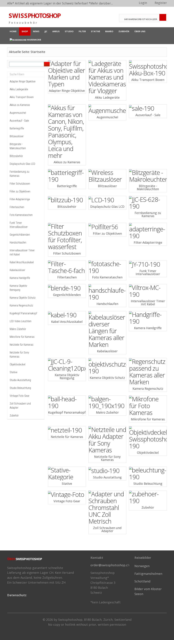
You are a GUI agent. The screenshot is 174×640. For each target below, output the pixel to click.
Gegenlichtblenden (20, 234)
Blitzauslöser (17, 136)
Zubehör (14, 415)
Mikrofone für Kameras (22, 336)
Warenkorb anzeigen (162, 17)
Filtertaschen (17, 207)
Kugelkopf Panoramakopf (23, 313)
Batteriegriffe (17, 128)
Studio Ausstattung (20, 380)
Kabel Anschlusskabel (22, 262)
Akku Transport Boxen (22, 97)
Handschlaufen (18, 242)
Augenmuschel (18, 112)
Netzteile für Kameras (21, 344)
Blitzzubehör (16, 156)
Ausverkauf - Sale (19, 120)
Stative (13, 372)
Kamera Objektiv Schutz (23, 297)
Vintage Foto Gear (19, 395)
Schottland (142, 581)
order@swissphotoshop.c (109, 565)
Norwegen (142, 566)
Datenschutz (17, 595)
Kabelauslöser (17, 270)
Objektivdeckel (17, 364)
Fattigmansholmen (148, 574)
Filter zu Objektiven (20, 191)
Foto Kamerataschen (21, 215)
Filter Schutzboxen (20, 183)
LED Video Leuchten (20, 321)
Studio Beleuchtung (20, 388)
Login (143, 2)
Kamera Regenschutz (21, 305)
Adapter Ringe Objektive (23, 81)
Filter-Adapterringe (20, 199)
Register (161, 2)
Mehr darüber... (101, 3)
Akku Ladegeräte (19, 89)
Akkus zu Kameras (20, 105)
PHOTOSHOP (34, 15)
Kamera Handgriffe (20, 278)
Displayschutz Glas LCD (22, 163)
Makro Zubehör (18, 329)
